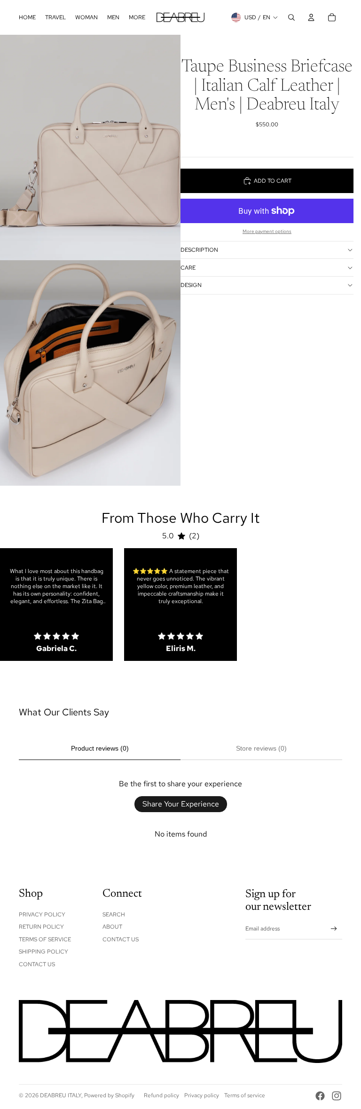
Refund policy (161, 1095)
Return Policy (41, 927)
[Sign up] (334, 929)
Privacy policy (201, 1095)
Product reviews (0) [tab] (100, 748)
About (112, 927)
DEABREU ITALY (60, 1095)
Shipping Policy (43, 951)
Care (188, 267)
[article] (56, 604)
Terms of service (244, 1095)
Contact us (120, 939)
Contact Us (37, 964)
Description (199, 250)
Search (113, 914)
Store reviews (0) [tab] (261, 748)
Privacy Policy (42, 914)
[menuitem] (27, 17)
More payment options (267, 231)
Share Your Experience (180, 804)
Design (191, 285)
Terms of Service (45, 939)
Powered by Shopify (109, 1095)
